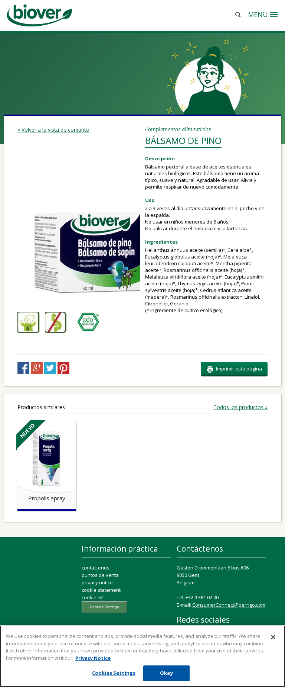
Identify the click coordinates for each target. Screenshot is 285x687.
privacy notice (97, 582)
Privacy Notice (93, 658)
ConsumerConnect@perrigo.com (228, 604)
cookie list (93, 597)
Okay (166, 673)
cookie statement (101, 590)
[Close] (273, 637)
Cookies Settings (104, 607)
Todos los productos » (240, 407)
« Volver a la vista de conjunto (53, 129)
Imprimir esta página (239, 368)
